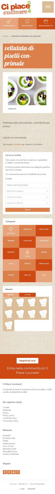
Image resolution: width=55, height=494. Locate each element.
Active (27, 295)
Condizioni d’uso (10, 418)
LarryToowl (32, 318)
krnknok (43, 306)
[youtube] (13, 472)
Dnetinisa (31, 306)
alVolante (6, 435)
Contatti (6, 407)
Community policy (10, 421)
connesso (17, 144)
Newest (11, 295)
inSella (5, 441)
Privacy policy (8, 415)
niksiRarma (43, 318)
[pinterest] (17, 472)
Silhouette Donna (10, 451)
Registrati (31, 489)
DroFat (8, 318)
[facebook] (4, 472)
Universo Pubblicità (11, 454)
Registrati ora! (27, 360)
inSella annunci (9, 443)
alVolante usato (9, 438)
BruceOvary (8, 329)
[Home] (16, 8)
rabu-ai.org (20, 318)
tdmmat (20, 306)
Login (22, 489)
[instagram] (9, 472)
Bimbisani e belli (9, 449)
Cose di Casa (8, 446)
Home (5, 36)
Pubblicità (7, 410)
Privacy (6, 413)
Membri (9, 289)
